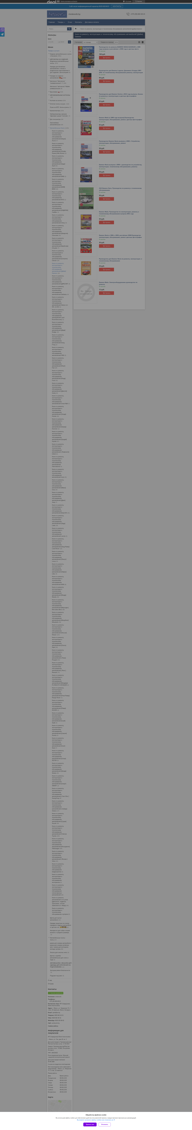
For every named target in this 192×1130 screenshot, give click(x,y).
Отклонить (104, 1124)
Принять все (90, 1124)
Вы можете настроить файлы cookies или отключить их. (95, 1120)
